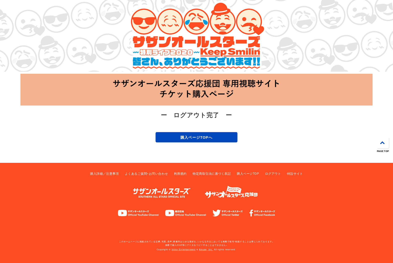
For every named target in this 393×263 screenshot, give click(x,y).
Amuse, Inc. (206, 249)
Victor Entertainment (184, 249)
